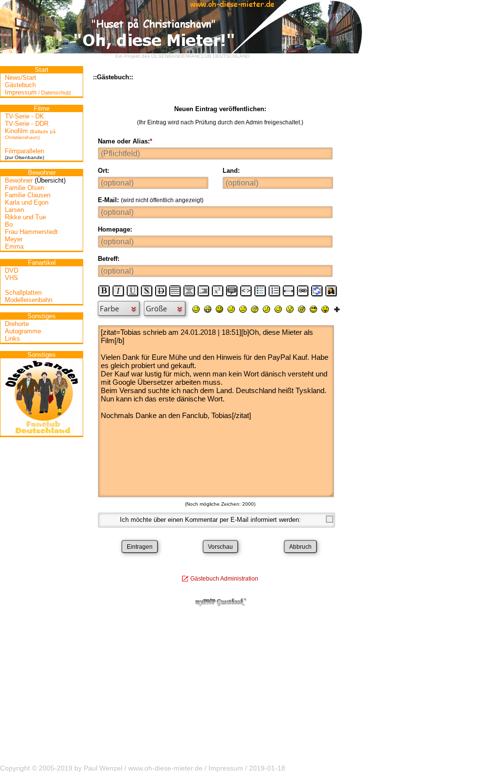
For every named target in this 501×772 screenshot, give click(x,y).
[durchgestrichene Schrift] (161, 291)
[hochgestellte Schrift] (218, 291)
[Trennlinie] (289, 291)
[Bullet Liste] (260, 291)
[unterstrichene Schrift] (132, 291)
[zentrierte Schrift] (189, 291)
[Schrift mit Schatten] (147, 291)
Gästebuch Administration (224, 578)
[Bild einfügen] (331, 291)
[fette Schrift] (104, 291)
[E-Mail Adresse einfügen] (317, 291)
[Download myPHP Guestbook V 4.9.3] (220, 604)
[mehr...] (337, 309)
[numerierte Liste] (274, 291)
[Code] (246, 291)
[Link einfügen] (303, 291)
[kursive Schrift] (118, 291)
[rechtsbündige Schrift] (203, 291)
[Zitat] (232, 291)
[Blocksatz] (175, 291)
